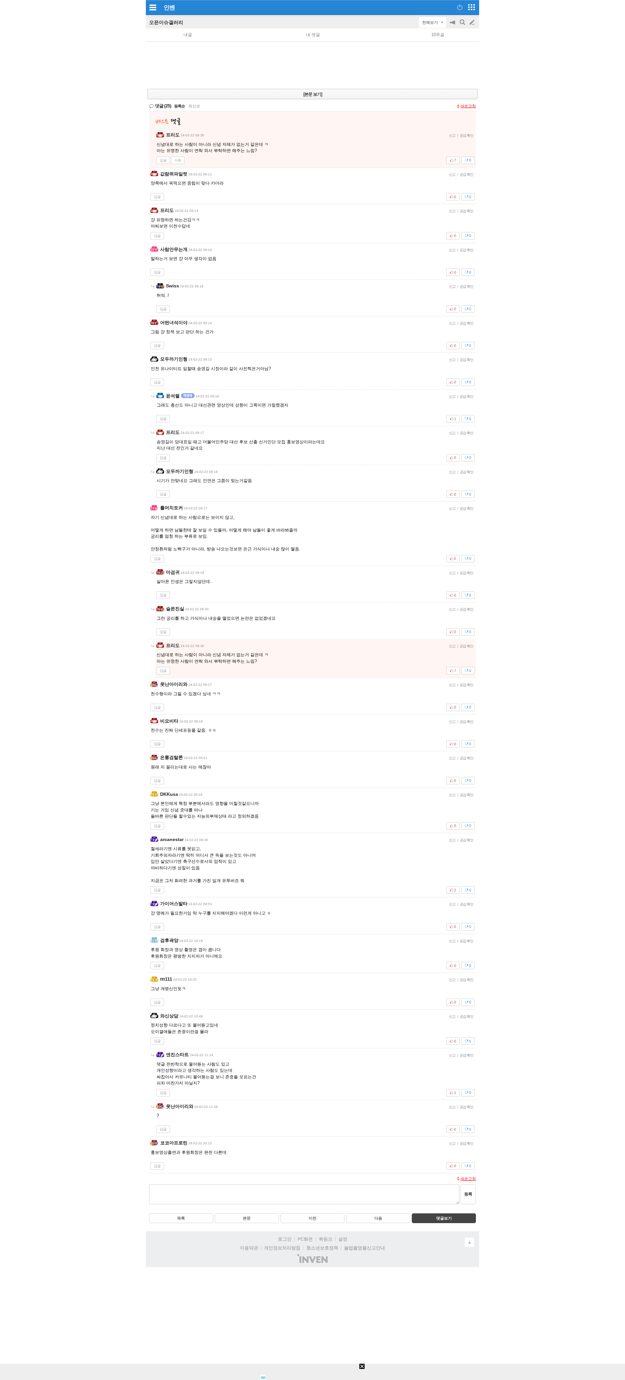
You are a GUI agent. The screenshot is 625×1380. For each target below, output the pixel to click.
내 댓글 (313, 34)
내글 (188, 34)
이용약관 (249, 1247)
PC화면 (305, 1239)
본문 (247, 1218)
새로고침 (468, 106)
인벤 (169, 7)
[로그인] (460, 7)
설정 (342, 1239)
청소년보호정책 (322, 1247)
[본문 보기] (312, 94)
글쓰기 (472, 22)
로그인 (285, 1239)
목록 (181, 1218)
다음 (378, 1218)
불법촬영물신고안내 (364, 1247)
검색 (463, 25)
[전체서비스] (471, 7)
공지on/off (453, 25)
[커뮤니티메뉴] (153, 7)
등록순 (179, 106)
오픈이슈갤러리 (166, 22)
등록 (468, 1194)
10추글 (437, 34)
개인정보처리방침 (282, 1247)
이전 (312, 1218)
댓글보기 (444, 1218)
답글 (163, 160)
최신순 (194, 106)
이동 (177, 160)
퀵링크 (325, 1239)
